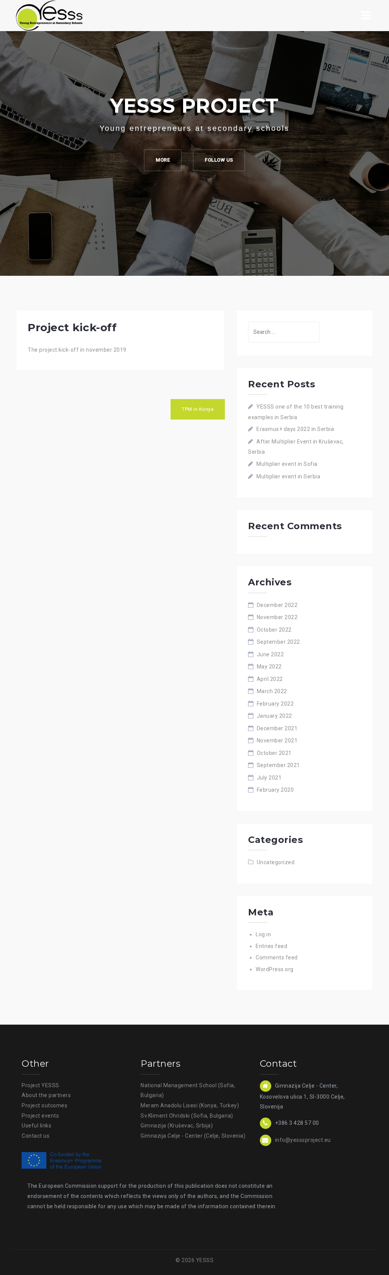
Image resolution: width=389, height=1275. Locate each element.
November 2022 (277, 617)
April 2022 (270, 679)
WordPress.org (275, 969)
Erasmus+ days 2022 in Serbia (295, 429)
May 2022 (269, 666)
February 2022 (275, 704)
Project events (40, 1116)
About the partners (46, 1095)
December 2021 (277, 728)
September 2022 (278, 642)
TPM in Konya (197, 409)
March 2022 (272, 691)
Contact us (35, 1136)
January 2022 (274, 716)
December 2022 (277, 605)
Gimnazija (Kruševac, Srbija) (177, 1126)
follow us (219, 160)
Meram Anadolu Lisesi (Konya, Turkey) (190, 1105)
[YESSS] (49, 15)
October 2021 (274, 753)
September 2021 (278, 765)
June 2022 (270, 654)
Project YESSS (40, 1085)
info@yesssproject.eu (303, 1140)
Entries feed (271, 946)
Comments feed (277, 957)
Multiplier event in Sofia (287, 464)
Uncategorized (276, 862)
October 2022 (274, 630)
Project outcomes (44, 1105)
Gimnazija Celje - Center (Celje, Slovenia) (193, 1136)
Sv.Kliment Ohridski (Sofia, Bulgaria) (187, 1116)
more (163, 160)
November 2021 (277, 740)
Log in (263, 934)
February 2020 (275, 790)
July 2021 (269, 778)
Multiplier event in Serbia (288, 476)
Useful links (36, 1126)
